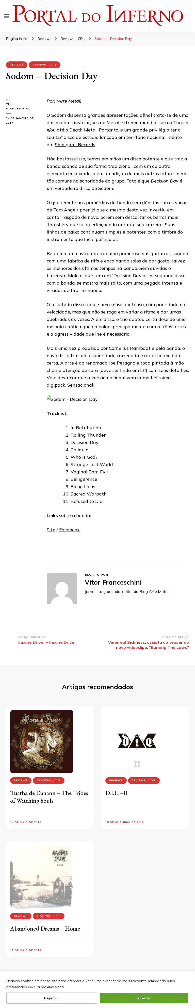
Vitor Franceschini (17, 106)
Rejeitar (51, 998)
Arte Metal (69, 101)
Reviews (17, 64)
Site (51, 530)
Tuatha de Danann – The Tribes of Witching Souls (49, 796)
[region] (97, 989)
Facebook (69, 530)
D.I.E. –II (116, 793)
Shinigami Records (75, 144)
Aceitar (144, 998)
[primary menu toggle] (6, 16)
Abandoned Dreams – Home (45, 928)
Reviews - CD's (44, 64)
